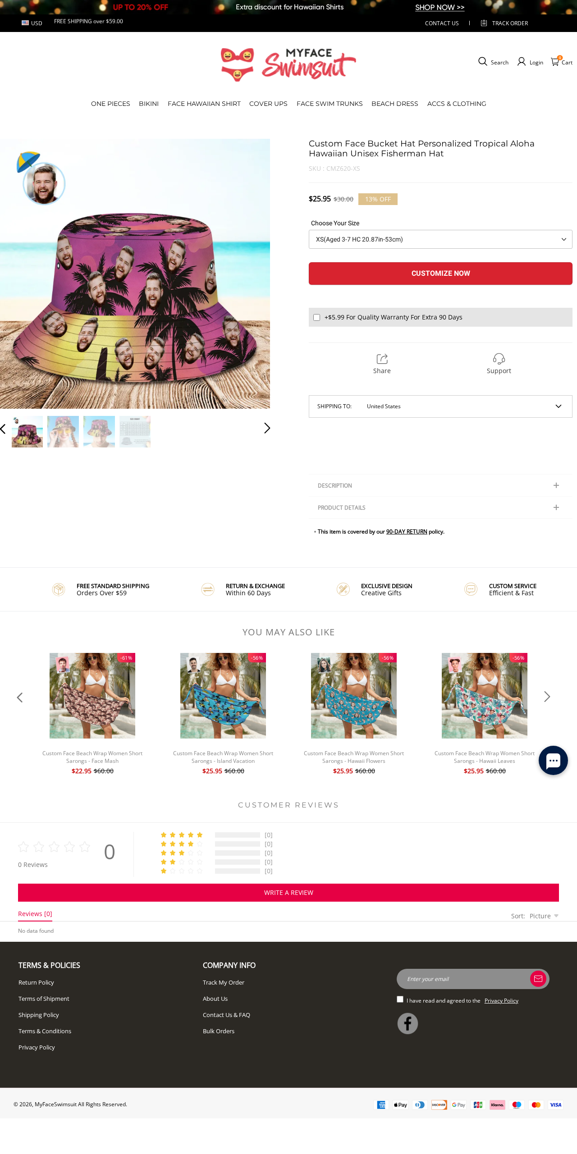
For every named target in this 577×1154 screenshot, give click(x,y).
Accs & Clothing (456, 104)
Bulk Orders (218, 1031)
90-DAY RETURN (406, 531)
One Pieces (110, 104)
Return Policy (36, 982)
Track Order (510, 23)
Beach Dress (394, 104)
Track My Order (223, 982)
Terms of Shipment (43, 998)
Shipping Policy (38, 1015)
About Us (215, 998)
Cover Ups (268, 104)
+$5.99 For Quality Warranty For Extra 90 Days (394, 317)
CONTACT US (442, 23)
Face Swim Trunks (330, 104)
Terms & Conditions (44, 1031)
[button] (20, 272)
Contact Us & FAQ (226, 1015)
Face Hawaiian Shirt (204, 104)
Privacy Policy (36, 1047)
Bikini (149, 104)
